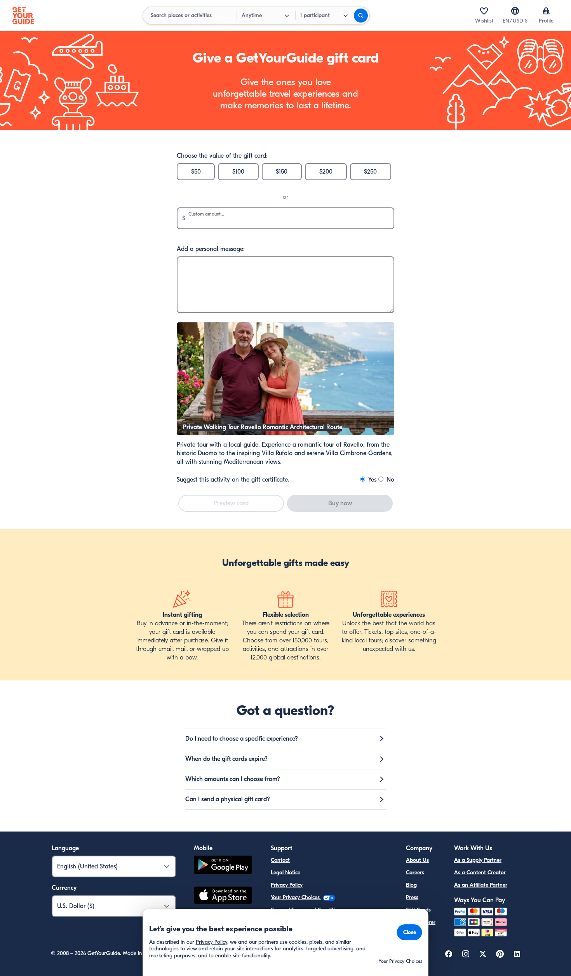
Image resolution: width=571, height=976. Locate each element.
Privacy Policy (287, 885)
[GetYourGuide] (23, 15)
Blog (411, 885)
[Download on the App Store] (223, 896)
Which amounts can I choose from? (232, 779)
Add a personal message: (211, 248)
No (389, 479)
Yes (371, 479)
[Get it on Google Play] (223, 866)
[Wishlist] (484, 11)
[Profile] (546, 11)
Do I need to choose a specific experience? (241, 738)
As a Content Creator (480, 872)
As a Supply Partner (477, 860)
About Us (417, 860)
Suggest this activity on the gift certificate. (233, 479)
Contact (280, 860)
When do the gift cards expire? (226, 758)
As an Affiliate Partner (480, 885)
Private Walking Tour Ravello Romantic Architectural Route (262, 427)
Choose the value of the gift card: (222, 155)
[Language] (515, 11)
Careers (415, 872)
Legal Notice (285, 872)
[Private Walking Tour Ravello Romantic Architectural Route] (285, 433)
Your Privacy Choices (296, 897)
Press (412, 897)
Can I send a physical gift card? (227, 799)
